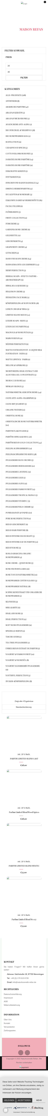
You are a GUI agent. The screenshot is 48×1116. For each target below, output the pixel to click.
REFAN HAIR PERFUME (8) (17, 530)
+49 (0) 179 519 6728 (20, 978)
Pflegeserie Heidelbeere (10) (20, 466)
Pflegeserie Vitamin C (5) (18, 501)
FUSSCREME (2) (12, 223)
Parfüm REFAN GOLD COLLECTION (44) (24, 442)
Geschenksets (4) (14, 241)
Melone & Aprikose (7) (16, 365)
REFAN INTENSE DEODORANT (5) (20, 536)
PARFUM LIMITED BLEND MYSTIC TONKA (24, 867)
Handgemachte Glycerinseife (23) (22, 264)
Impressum (8, 998)
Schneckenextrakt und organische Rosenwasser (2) (24, 594)
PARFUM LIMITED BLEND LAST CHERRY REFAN (24, 759)
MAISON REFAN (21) (14, 338)
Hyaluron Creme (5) (15, 291)
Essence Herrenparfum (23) (19, 188)
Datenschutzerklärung (13, 994)
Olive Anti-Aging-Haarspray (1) (21, 398)
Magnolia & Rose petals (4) (19, 332)
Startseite (12, 20)
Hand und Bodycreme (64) (18, 258)
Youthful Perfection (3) (18, 675)
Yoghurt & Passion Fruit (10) (20, 654)
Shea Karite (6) (13, 607)
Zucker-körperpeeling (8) (19, 681)
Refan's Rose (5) (13, 548)
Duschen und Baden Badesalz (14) (22, 183)
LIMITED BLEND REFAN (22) (18, 315)
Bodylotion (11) (13, 142)
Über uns (8, 1020)
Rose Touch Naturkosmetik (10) (21, 575)
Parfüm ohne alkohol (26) (19, 437)
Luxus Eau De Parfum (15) (17, 326)
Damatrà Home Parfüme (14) (19, 159)
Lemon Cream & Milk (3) (17, 309)
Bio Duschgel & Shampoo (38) (20, 130)
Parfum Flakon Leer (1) (17, 431)
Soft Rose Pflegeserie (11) (18, 625)
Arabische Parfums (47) (17, 107)
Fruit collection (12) (16, 218)
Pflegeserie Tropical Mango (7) (21, 495)
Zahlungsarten (10, 1030)
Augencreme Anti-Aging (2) (19, 124)
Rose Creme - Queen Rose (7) (19, 563)
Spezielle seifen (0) (15, 631)
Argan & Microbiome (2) (17, 118)
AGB (6, 1001)
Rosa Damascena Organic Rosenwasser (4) (18, 555)
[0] (44, 4)
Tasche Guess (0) (13, 637)
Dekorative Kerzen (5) (16, 171)
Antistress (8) (12, 101)
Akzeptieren (24, 1100)
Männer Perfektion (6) (17, 344)
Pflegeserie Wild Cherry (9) (19, 507)
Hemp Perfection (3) (16, 270)
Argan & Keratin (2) (15, 112)
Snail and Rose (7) (14, 613)
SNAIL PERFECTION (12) (16, 619)
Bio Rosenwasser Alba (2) (18, 136)
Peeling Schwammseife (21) (19, 448)
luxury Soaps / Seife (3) (17, 321)
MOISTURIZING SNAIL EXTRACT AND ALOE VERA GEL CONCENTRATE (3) (22, 373)
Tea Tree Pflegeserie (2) (18, 642)
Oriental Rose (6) (14, 415)
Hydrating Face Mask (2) (17, 297)
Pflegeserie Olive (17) (16, 483)
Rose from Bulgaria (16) (17, 569)
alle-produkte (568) (16, 95)
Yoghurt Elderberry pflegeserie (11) (23, 668)
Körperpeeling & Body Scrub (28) (22, 303)
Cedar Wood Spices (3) (16, 148)
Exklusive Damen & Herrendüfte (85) (24, 200)
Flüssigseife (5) (13, 212)
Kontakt (7, 1023)
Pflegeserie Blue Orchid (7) (19, 460)
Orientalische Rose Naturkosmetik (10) (24, 423)
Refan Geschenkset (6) (17, 524)
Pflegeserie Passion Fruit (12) (20, 489)
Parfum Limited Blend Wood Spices (24, 812)
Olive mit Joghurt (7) (16, 404)
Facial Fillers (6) (14, 206)
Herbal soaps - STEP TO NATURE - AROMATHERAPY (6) (22, 278)
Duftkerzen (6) (13, 177)
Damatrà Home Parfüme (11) (19, 165)
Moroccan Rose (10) (15, 380)
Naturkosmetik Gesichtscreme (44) (23, 392)
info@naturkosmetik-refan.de (24, 982)
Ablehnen (9, 1100)
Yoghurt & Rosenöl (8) (17, 660)
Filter (24, 77)
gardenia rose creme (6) (18, 229)
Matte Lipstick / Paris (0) (18, 359)
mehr (39, 1100)
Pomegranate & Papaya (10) (19, 512)
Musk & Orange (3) (14, 386)
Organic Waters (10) (15, 410)
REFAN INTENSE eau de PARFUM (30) (22, 542)
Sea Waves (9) (12, 602)
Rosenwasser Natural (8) (18, 586)
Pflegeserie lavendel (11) (18, 472)
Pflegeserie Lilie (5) (15, 477)
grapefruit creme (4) (16, 247)
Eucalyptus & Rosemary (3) (19, 194)
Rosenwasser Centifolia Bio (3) (21, 580)
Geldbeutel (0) (13, 235)
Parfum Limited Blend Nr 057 (24, 919)
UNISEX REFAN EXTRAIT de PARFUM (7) (23, 648)
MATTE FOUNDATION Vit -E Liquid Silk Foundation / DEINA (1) (24, 352)
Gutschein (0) (12, 253)
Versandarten (9, 1027)
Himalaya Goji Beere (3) (17, 285)
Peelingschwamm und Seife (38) (21, 454)
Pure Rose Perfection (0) (18, 518)
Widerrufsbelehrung (12, 1005)
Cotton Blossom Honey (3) (19, 153)
